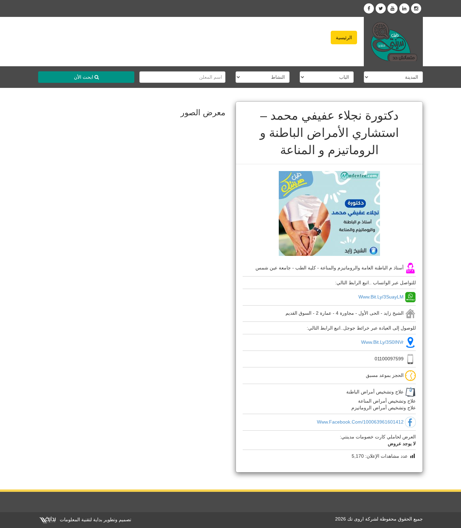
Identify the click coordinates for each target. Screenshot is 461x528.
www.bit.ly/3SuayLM (381, 296)
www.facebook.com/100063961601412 (360, 422)
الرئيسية (344, 37)
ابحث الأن (84, 77)
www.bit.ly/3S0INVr (382, 342)
